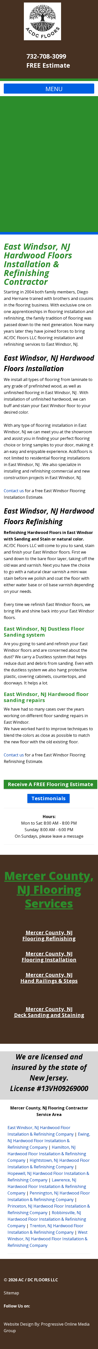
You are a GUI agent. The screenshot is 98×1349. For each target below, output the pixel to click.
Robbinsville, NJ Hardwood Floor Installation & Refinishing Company (47, 1219)
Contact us (14, 490)
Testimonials (48, 798)
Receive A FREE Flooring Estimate (50, 784)
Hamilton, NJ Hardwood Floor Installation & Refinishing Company (47, 1153)
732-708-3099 (46, 56)
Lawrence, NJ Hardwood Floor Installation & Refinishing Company (47, 1186)
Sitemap (11, 1293)
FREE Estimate (48, 65)
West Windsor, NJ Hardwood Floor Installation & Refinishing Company (47, 1238)
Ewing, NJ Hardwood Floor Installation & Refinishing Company (49, 1140)
